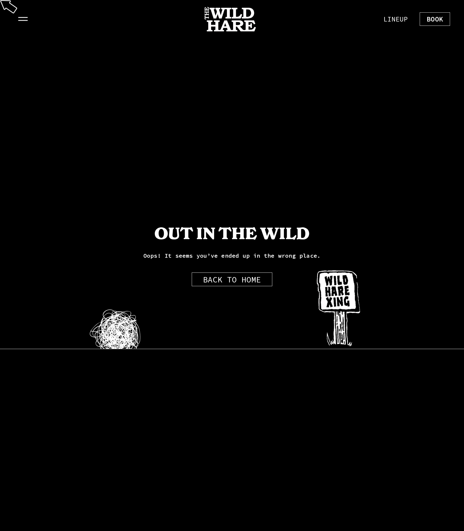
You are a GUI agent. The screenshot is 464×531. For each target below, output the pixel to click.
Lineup (395, 19)
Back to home (232, 279)
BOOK (435, 19)
